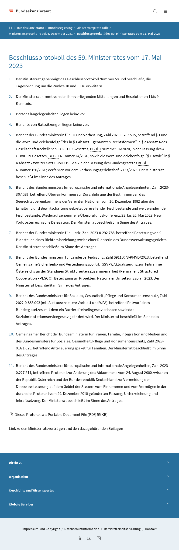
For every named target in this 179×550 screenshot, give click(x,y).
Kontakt (151, 529)
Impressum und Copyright (41, 529)
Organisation (31, 476)
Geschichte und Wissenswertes (44, 490)
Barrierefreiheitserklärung (122, 529)
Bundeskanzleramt (30, 28)
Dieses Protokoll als (61, 414)
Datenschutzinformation (82, 529)
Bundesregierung (60, 28)
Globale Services (34, 504)
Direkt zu (28, 462)
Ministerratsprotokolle (92, 28)
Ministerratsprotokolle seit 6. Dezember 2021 (41, 33)
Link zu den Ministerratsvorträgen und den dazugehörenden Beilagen (66, 428)
